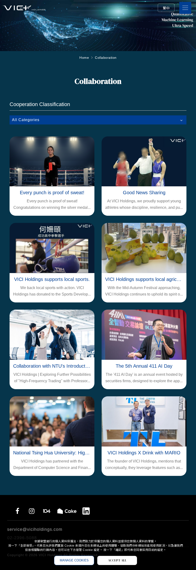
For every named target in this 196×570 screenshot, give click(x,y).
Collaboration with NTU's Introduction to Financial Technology (52, 366)
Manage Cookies (74, 560)
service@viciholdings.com (34, 529)
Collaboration (106, 57)
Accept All (117, 560)
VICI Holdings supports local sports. (52, 279)
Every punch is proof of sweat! (52, 192)
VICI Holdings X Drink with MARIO (144, 452)
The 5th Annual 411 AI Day (144, 366)
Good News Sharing (144, 192)
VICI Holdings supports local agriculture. (144, 279)
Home (84, 57)
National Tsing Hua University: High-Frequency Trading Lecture (52, 452)
